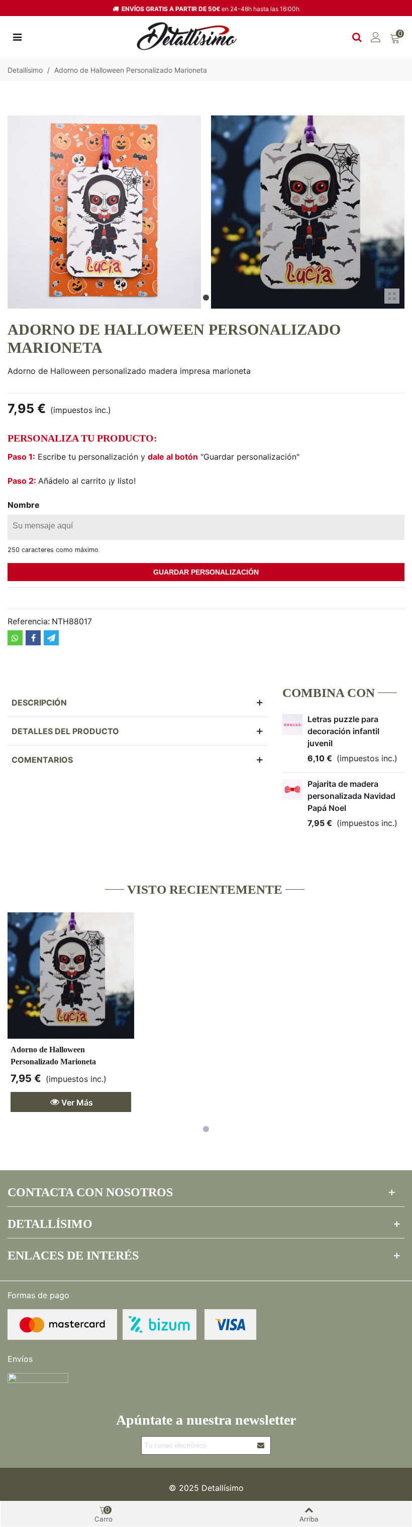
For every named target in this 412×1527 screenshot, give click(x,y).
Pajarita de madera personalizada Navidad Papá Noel (351, 796)
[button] (206, 298)
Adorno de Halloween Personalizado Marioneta (53, 1055)
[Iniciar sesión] (375, 36)
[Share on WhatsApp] (15, 637)
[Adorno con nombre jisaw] (391, 296)
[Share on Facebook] (33, 637)
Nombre (24, 505)
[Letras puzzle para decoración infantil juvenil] (292, 724)
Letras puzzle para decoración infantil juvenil (343, 731)
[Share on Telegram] (51, 637)
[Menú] (17, 36)
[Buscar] (356, 36)
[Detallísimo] (187, 36)
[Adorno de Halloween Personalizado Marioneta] (71, 975)
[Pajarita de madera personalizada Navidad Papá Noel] (292, 789)
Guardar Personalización (206, 572)
